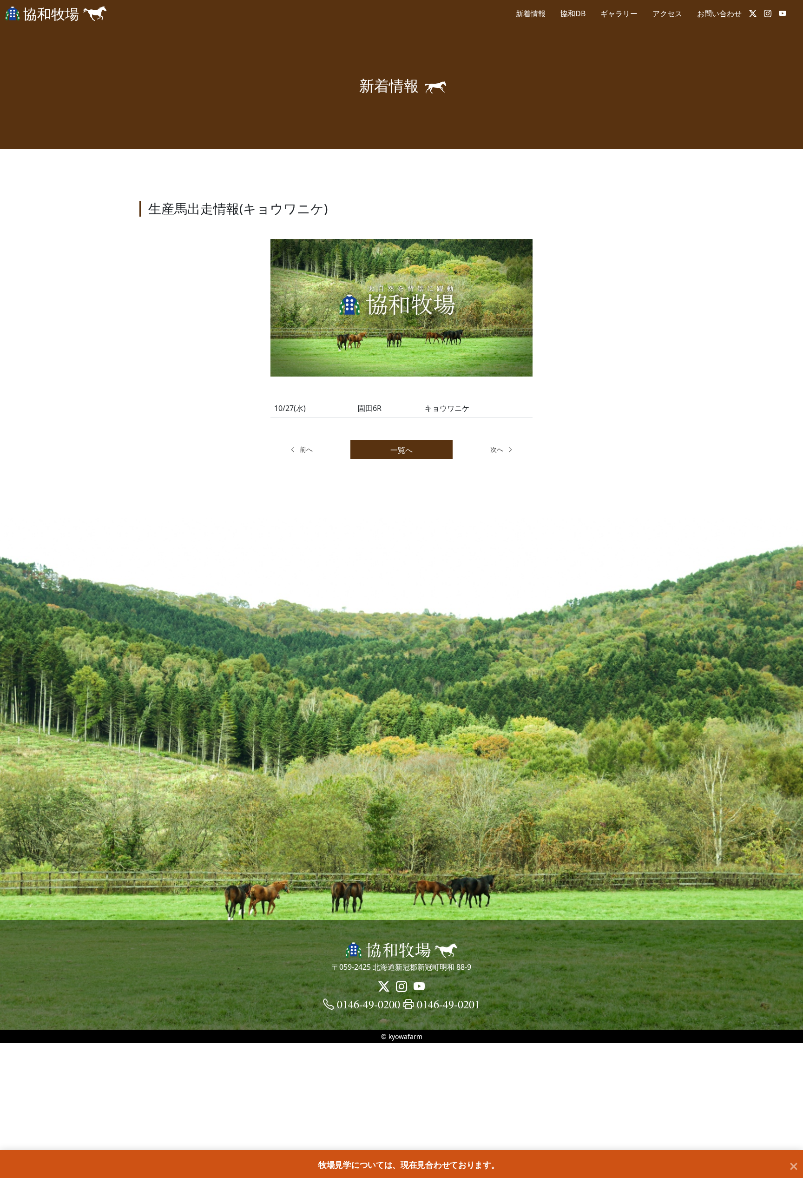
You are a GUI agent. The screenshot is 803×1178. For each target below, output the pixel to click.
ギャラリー (619, 13)
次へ (496, 449)
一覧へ (401, 450)
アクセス (667, 13)
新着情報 (531, 13)
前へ (306, 449)
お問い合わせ (719, 13)
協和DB (573, 13)
